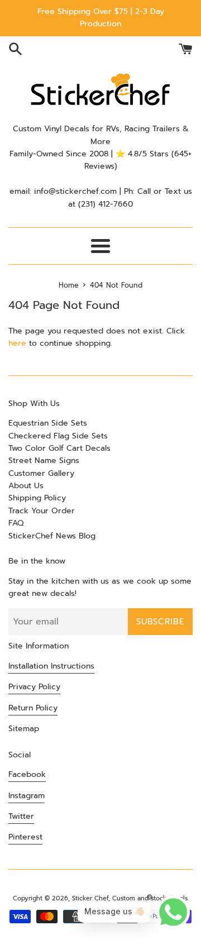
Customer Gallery (41, 473)
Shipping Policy (37, 498)
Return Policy (33, 708)
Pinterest (25, 837)
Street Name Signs (43, 460)
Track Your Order (41, 511)
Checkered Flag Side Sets (58, 436)
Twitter (21, 816)
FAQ (15, 523)
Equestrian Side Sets (47, 423)
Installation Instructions (51, 666)
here (17, 343)
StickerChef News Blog (51, 536)
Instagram (26, 795)
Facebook (27, 774)
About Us (26, 486)
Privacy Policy (34, 687)
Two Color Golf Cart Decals (59, 448)
